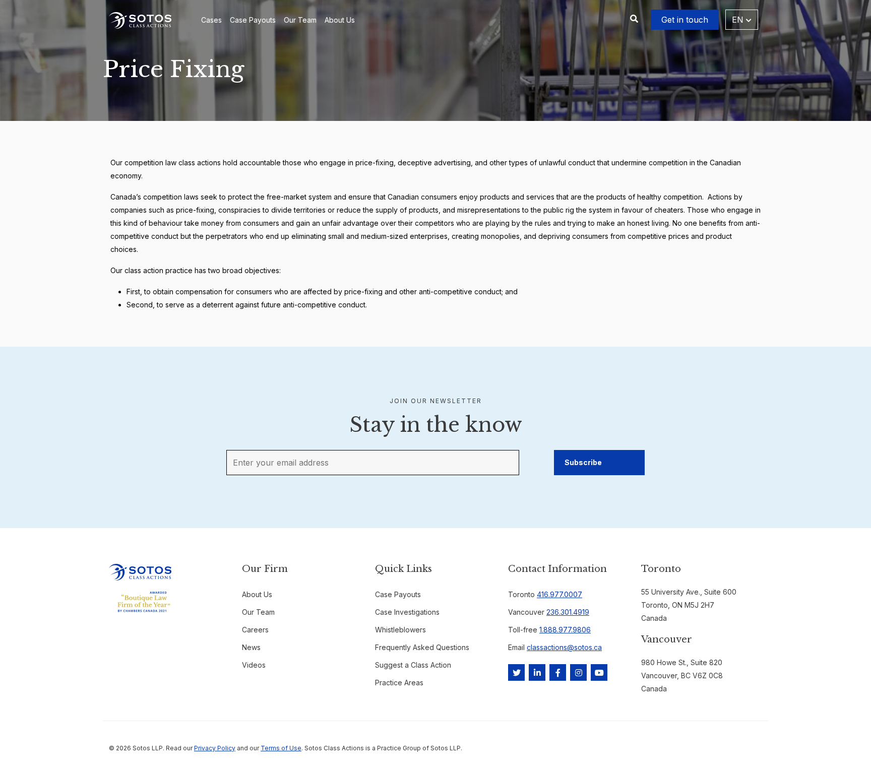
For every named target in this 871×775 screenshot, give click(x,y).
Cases (211, 20)
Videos (254, 665)
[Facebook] (557, 672)
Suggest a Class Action (413, 665)
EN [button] (739, 20)
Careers (255, 629)
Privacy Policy (214, 748)
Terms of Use (281, 748)
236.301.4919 (567, 612)
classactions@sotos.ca (564, 647)
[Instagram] (578, 672)
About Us (340, 20)
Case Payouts (253, 20)
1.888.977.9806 (565, 629)
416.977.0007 (559, 594)
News (251, 647)
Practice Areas (399, 682)
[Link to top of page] (817, 750)
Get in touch (684, 20)
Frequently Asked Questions (422, 647)
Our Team (300, 20)
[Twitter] (516, 672)
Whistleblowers (400, 629)
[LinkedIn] (537, 672)
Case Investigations (407, 612)
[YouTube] (599, 672)
